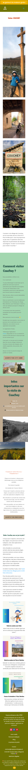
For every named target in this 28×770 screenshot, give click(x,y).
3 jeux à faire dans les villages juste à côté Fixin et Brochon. (14, 571)
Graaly (4, 333)
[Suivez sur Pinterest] (17, 729)
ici (22, 2)
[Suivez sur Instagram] (11, 729)
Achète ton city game (14, 358)
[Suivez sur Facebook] (14, 729)
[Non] (26, 764)
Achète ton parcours (14, 517)
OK (14, 767)
